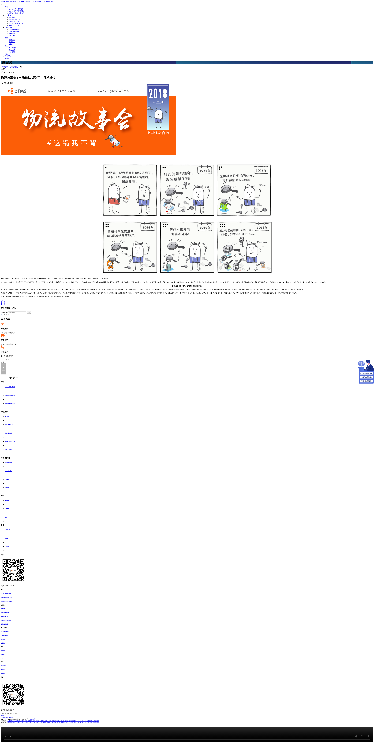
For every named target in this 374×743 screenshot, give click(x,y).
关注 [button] (2, 677)
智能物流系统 (65, 721)
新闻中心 (12, 42)
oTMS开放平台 (14, 31)
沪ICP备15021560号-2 (7, 717)
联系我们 (12, 50)
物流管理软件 (11, 721)
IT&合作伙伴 (9, 27)
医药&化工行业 (14, 25)
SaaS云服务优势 (14, 29)
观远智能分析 (91, 721)
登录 (6, 54)
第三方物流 (48, 721)
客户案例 (12, 17)
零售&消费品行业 (15, 19)
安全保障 (12, 33)
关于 (6, 46)
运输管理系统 (19, 721)
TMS (24, 721)
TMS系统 (37, 721)
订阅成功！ (7, 314)
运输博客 (12, 40)
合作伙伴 (12, 36)
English (7, 58)
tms (2, 300)
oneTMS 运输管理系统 (16, 9)
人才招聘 (12, 52)
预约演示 (11, 377)
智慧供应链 (72, 721)
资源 (6, 38)
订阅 (28, 312)
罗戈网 (97, 721)
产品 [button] (2, 589)
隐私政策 (3, 715)
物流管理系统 (30, 721)
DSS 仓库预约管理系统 (16, 11)
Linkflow (84, 721)
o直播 (10, 44)
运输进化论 (14, 67)
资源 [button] (2, 646)
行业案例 (8, 15)
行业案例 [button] (3, 605)
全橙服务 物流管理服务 (17, 13)
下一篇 (3, 304)
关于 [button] (2, 662)
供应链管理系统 (56, 721)
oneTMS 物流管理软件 (10, 387)
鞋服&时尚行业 (14, 21)
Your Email (4, 312)
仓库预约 (42, 721)
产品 (6, 7)
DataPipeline (78, 721)
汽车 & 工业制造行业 (16, 23)
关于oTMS (12, 48)
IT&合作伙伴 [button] (4, 627)
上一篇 (3, 302)
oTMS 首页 (4, 67)
